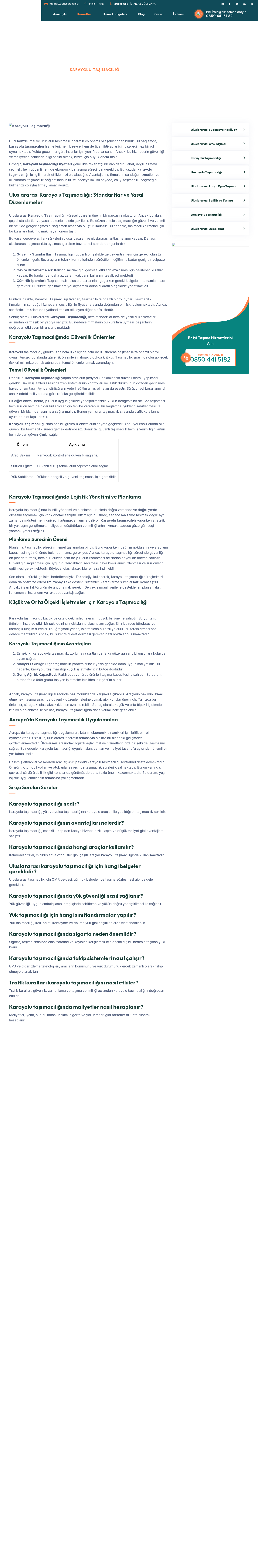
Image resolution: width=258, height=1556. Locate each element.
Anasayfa (17, 69)
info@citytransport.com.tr (64, 3)
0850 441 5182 (210, 359)
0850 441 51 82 (219, 16)
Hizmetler (49, 69)
